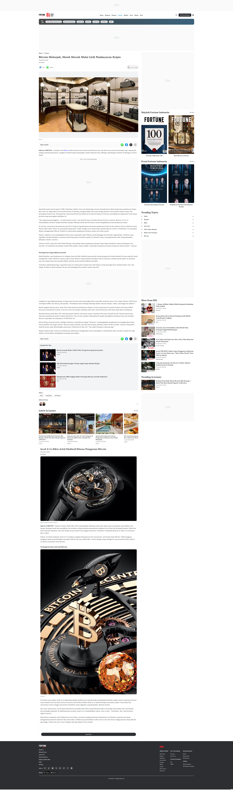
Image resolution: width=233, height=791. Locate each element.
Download (41, 772)
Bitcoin (66, 150)
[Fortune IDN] (46, 15)
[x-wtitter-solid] (130, 144)
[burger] (193, 15)
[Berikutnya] (139, 422)
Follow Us (41, 768)
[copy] (135, 144)
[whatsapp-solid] (122, 144)
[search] (176, 15)
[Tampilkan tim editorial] (137, 404)
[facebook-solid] (126, 144)
